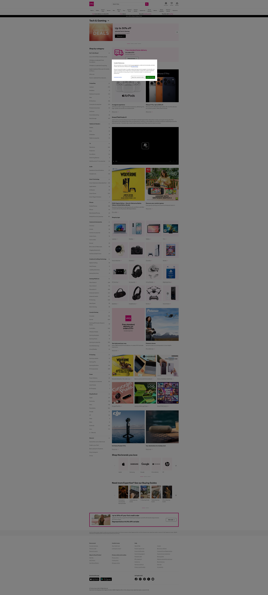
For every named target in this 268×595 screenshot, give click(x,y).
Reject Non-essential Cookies (138, 77)
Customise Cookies (118, 77)
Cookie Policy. (135, 66)
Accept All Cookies (150, 77)
